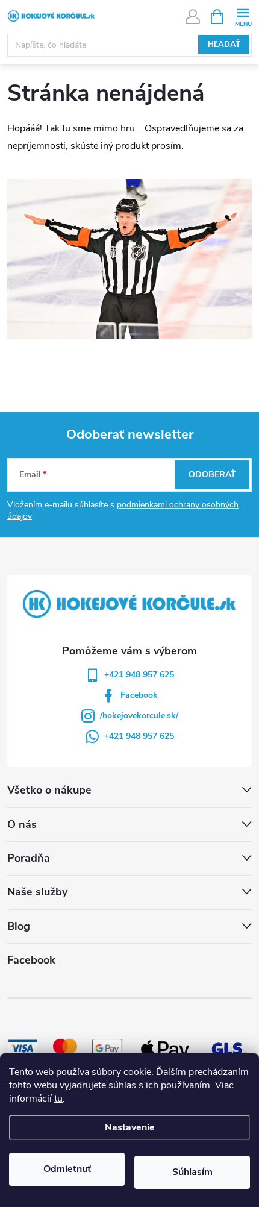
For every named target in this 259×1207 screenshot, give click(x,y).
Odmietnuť (67, 1169)
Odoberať (212, 474)
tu (58, 1098)
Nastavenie (130, 1127)
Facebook (139, 695)
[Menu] (243, 16)
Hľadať (224, 44)
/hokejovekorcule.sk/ (139, 715)
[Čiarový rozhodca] (129, 258)
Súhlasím (192, 1172)
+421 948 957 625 (139, 674)
